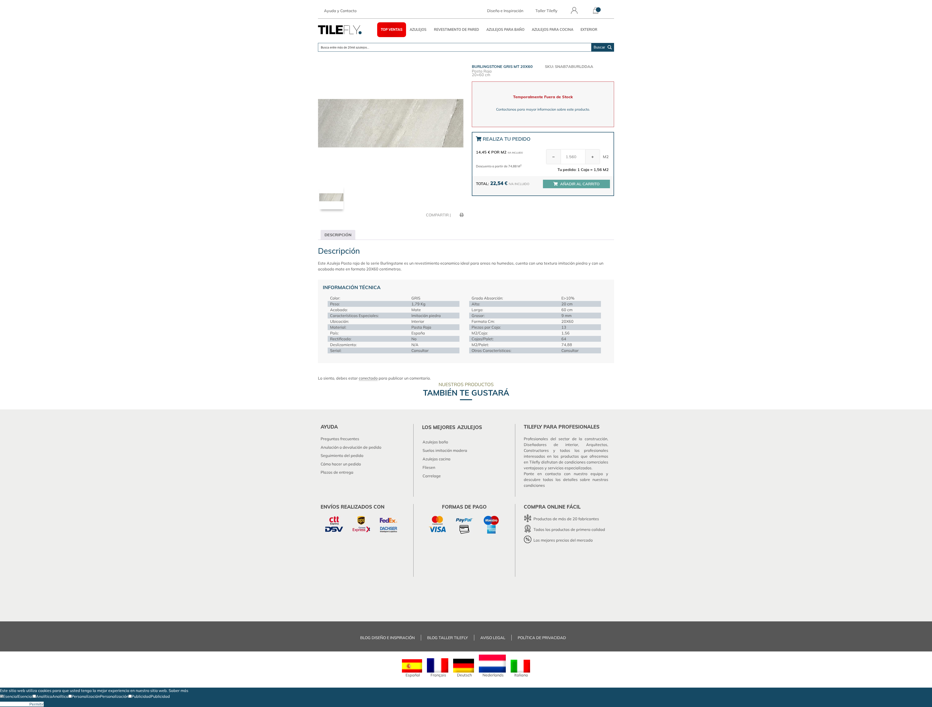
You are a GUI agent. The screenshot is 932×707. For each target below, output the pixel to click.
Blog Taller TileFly (447, 637)
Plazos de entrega (337, 472)
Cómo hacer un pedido (341, 464)
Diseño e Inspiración (505, 10)
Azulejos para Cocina (552, 29)
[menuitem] (411, 668)
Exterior (589, 29)
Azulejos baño (435, 441)
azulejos (469, 427)
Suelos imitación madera (445, 450)
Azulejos (418, 29)
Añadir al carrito (579, 183)
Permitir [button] (36, 704)
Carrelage (432, 475)
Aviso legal (492, 637)
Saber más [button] (178, 690)
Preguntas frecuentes (340, 438)
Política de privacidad (542, 637)
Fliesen (429, 467)
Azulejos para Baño (505, 29)
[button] (9, 696)
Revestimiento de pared (456, 29)
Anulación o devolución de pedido (351, 447)
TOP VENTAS (391, 29)
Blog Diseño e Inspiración (387, 637)
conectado (368, 378)
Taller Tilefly (546, 10)
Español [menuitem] (413, 675)
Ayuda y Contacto (340, 10)
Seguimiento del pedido (342, 455)
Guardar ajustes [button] (14, 704)
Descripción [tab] (338, 234)
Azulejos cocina (436, 458)
